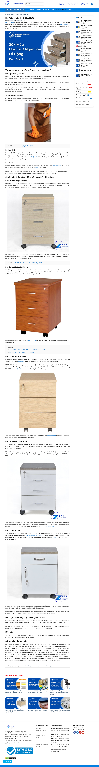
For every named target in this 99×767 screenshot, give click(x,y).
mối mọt (56, 537)
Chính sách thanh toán (41, 733)
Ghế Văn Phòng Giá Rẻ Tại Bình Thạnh (86, 64)
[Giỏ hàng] (92, 4)
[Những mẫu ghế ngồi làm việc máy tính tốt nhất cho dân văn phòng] (60, 684)
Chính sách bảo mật (40, 735)
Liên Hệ (70, 9)
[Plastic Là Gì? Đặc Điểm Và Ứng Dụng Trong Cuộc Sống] (38, 684)
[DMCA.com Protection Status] (10, 758)
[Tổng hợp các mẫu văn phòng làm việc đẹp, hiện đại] (60, 703)
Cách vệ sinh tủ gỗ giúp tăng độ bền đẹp (25, 146)
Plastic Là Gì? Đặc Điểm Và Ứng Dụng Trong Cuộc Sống (86, 26)
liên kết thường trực (48, 666)
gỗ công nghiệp (56, 165)
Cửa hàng (46, 9)
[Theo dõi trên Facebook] (74, 732)
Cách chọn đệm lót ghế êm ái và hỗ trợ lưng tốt (86, 41)
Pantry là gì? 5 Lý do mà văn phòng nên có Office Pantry (86, 54)
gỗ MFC (29, 537)
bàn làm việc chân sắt (18, 369)
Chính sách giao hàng (41, 737)
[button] (15, 10)
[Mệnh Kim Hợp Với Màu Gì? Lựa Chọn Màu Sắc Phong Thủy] (15, 684)
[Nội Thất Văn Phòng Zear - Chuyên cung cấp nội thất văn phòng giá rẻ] (14, 4)
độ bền (37, 167)
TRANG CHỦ (30, 9)
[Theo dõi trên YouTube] (83, 732)
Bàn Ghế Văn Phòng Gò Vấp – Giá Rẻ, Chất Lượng (86, 75)
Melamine (21, 361)
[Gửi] (42, 4)
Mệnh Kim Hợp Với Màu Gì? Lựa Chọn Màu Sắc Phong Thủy (86, 21)
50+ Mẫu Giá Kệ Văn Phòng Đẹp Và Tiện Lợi (21, 352)
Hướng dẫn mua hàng (41, 730)
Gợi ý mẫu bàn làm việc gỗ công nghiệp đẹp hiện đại (86, 36)
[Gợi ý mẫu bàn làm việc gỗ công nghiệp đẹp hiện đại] (15, 703)
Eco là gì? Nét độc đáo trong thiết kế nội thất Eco (86, 59)
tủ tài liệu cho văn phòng (47, 526)
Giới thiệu (38, 9)
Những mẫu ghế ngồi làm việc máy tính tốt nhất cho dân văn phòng (59, 692)
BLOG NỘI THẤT (60, 9)
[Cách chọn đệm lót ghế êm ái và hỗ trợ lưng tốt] (38, 703)
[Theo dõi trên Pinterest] (80, 732)
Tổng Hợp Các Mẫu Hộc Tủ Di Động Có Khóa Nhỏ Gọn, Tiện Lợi (27, 349)
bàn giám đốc (32, 340)
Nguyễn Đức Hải (21, 20)
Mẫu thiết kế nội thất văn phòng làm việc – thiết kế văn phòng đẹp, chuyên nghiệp (86, 49)
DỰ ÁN (52, 9)
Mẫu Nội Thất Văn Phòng (22, 14)
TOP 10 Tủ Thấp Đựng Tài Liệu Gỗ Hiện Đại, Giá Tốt (28, 263)
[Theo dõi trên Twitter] (77, 732)
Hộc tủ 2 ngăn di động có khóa (34, 535)
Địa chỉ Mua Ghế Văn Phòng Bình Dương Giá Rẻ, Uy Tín (86, 69)
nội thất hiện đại (51, 435)
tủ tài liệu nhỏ (33, 157)
